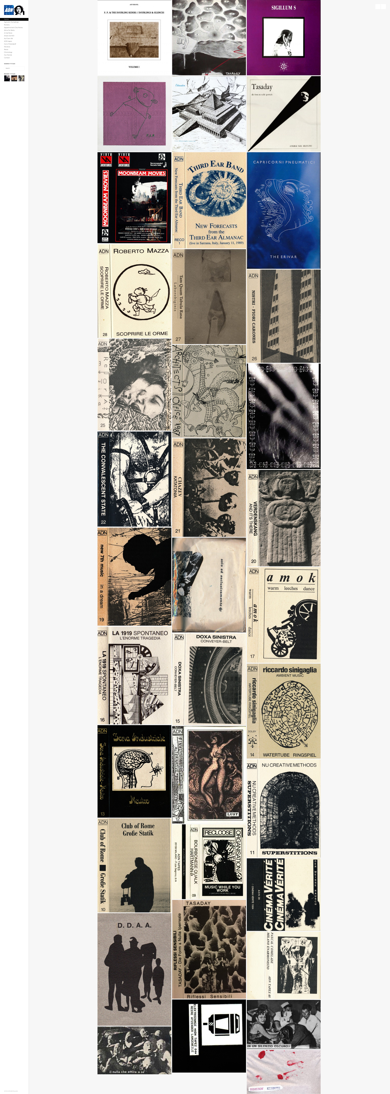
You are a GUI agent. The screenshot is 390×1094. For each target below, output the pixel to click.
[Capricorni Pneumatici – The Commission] (14, 78)
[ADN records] (14, 9)
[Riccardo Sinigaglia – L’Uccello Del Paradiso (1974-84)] (7, 78)
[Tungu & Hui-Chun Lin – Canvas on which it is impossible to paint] (21, 78)
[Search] (22, 68)
